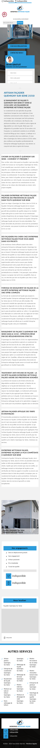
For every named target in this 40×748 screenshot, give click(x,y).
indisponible (9, 1)
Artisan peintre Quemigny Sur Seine (7, 662)
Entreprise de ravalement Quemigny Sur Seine (8, 672)
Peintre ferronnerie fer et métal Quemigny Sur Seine (33, 663)
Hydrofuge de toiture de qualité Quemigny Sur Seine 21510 (34, 698)
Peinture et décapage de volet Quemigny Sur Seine (21, 699)
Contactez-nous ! (17, 53)
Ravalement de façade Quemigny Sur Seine (7, 682)
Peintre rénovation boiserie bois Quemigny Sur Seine (34, 675)
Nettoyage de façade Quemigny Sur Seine (21, 668)
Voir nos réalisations (18, 46)
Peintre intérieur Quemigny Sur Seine (20, 688)
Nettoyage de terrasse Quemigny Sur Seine (21, 678)
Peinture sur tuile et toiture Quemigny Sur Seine (8, 693)
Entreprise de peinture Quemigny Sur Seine (34, 686)
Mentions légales (31, 744)
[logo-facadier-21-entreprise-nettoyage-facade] (20, 9)
